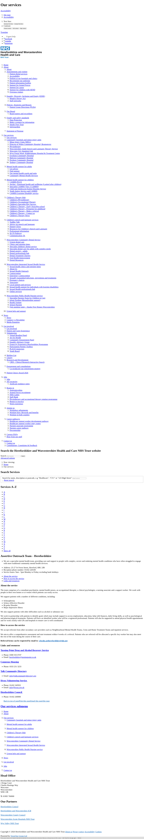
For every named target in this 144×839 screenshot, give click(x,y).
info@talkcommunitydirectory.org (22, 676)
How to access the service (14, 578)
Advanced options (8, 458)
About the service (11, 576)
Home (6, 464)
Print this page (24, 701)
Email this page (36, 701)
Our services (14, 706)
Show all (7, 551)
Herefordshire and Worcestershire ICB (16, 811)
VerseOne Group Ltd (18, 836)
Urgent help (11, 36)
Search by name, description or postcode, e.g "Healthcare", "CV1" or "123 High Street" (37, 478)
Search (3, 456)
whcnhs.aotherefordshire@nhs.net (53, 641)
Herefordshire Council (9, 807)
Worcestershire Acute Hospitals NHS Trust (17, 819)
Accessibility (6, 11)
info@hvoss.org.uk (16, 687)
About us (68, 832)
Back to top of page (11, 701)
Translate (4, 32)
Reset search (9, 480)
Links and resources (11, 581)
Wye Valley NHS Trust (10, 823)
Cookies (98, 832)
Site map (7, 15)
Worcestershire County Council (13, 815)
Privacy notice (78, 832)
